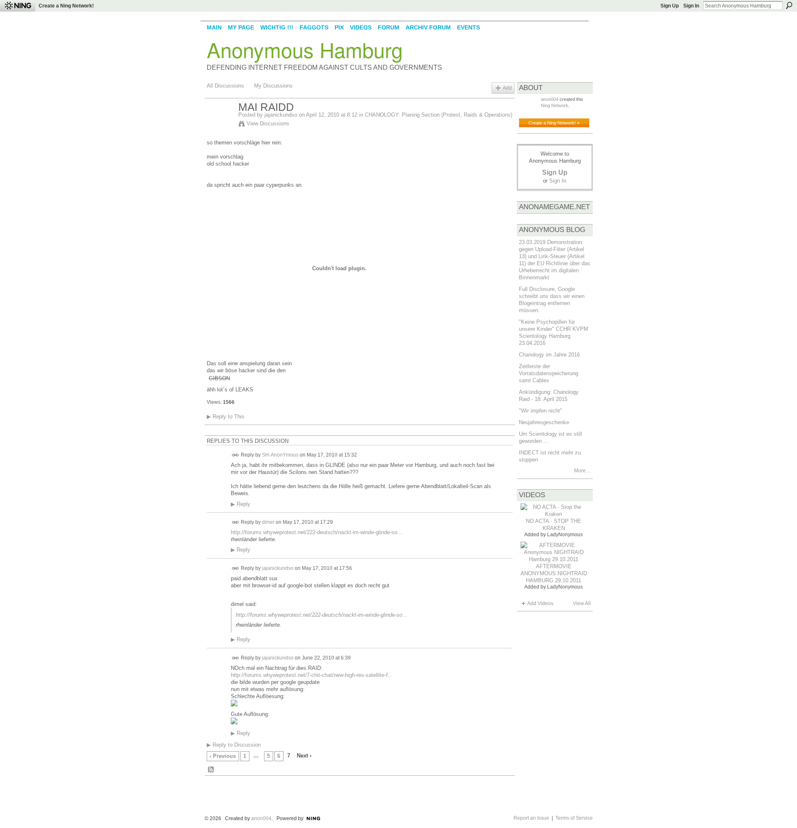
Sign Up (669, 6)
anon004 (549, 99)
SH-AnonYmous (280, 455)
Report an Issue (531, 818)
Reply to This (225, 416)
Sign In (691, 6)
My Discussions (273, 86)
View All (582, 603)
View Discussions (268, 123)
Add (507, 87)
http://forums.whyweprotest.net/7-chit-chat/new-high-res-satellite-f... (312, 675)
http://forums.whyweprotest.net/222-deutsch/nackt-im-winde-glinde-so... (316, 532)
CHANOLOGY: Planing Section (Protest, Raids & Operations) (438, 115)
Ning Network (554, 105)
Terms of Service (574, 818)
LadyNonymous (565, 534)
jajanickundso (280, 115)
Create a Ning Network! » (553, 122)
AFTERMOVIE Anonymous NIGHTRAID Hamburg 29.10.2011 (554, 573)
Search (789, 5)
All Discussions (225, 86)
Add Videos (540, 603)
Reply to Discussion (234, 745)
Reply (240, 504)
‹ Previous (223, 756)
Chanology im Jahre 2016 (549, 355)
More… (582, 471)
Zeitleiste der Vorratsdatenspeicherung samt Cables (548, 373)
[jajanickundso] (220, 124)
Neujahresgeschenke (544, 422)
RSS (211, 770)
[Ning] (17, 6)
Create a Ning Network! (66, 6)
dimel (268, 522)
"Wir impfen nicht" (540, 411)
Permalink (236, 455)
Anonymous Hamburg (305, 49)
